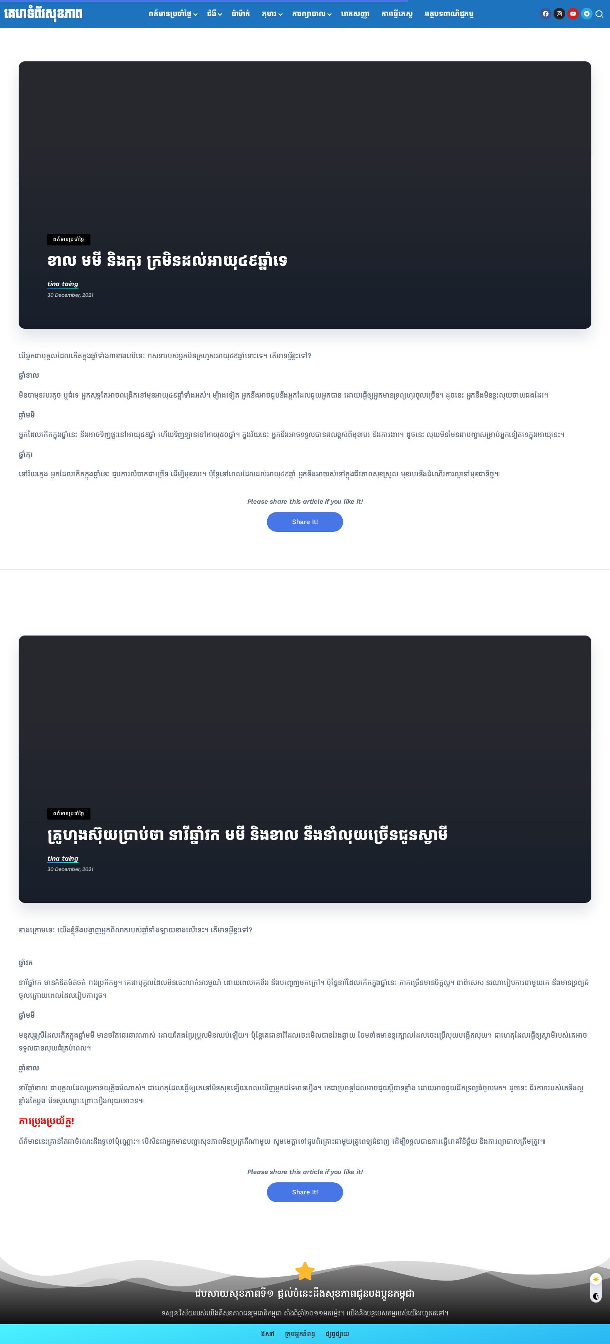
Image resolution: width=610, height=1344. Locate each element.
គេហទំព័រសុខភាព (43, 14)
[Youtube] (573, 13)
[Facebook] (545, 13)
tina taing (62, 284)
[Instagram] (559, 13)
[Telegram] (587, 13)
